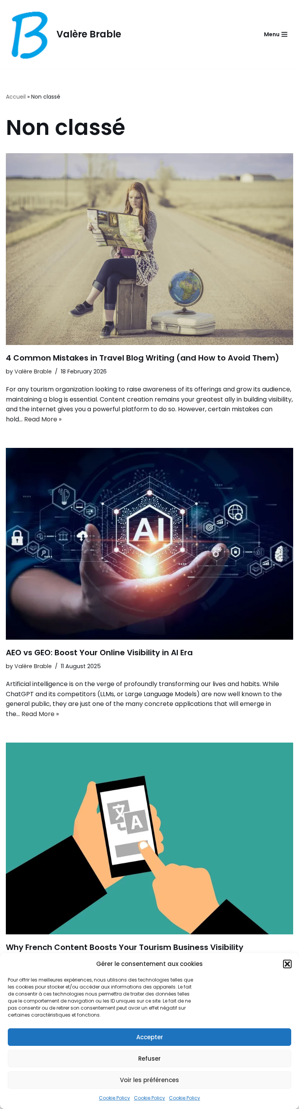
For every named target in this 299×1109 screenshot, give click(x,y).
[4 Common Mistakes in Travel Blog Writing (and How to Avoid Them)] (149, 249)
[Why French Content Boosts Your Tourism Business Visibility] (149, 838)
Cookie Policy (114, 1098)
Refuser (149, 1058)
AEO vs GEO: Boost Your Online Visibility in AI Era (99, 652)
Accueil (16, 97)
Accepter (149, 1037)
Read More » (43, 419)
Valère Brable (33, 371)
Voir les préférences (149, 1080)
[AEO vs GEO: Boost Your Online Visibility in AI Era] (149, 544)
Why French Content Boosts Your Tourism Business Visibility (124, 947)
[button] (287, 964)
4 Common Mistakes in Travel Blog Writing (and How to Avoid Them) (142, 357)
